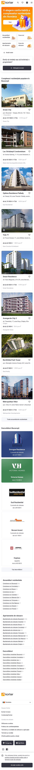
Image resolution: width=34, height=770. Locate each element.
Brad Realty (6, 371)
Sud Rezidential (7, 205)
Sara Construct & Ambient (10, 246)
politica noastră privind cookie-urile (15, 757)
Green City (6, 121)
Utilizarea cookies (7, 723)
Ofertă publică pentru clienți (10, 736)
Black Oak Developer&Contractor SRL (14, 163)
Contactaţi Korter (6, 715)
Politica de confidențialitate (10, 726)
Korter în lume (5, 712)
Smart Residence (8, 288)
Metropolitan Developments (11, 413)
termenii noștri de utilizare (13, 759)
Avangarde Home (8, 330)
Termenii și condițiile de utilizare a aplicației (15, 730)
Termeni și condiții (7, 733)
